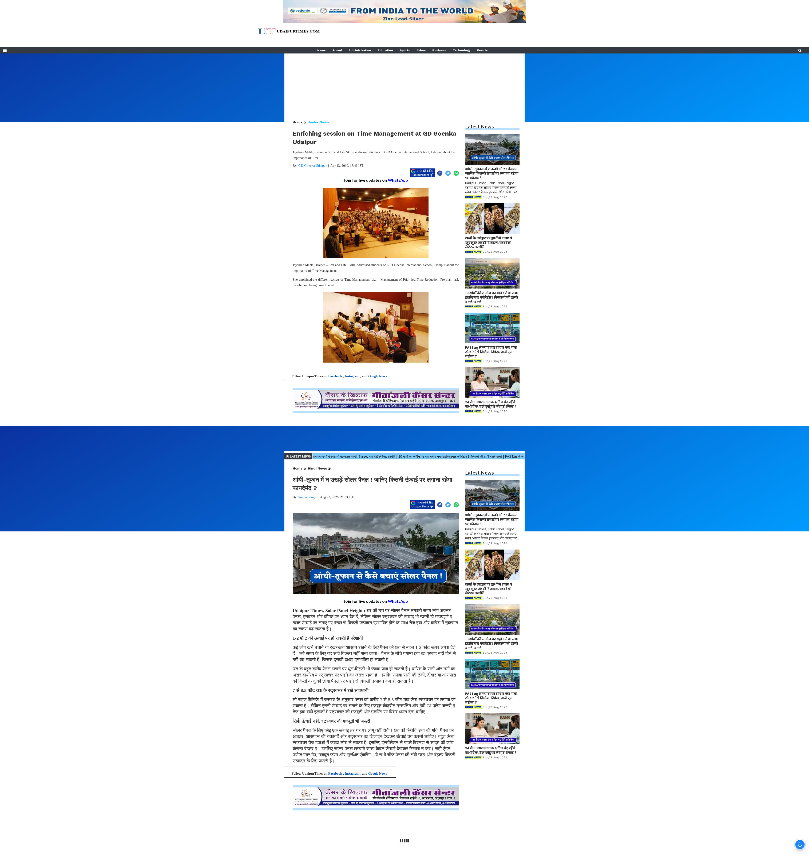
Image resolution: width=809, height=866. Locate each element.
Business (439, 50)
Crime (421, 50)
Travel (337, 50)
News (321, 50)
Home (298, 122)
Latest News (479, 126)
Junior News (318, 122)
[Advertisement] (404, 82)
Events (482, 50)
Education (385, 50)
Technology (461, 50)
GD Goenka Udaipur (312, 165)
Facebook (335, 376)
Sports (405, 50)
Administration (360, 50)
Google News (377, 376)
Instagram (352, 376)
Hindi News (317, 468)
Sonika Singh (307, 497)
